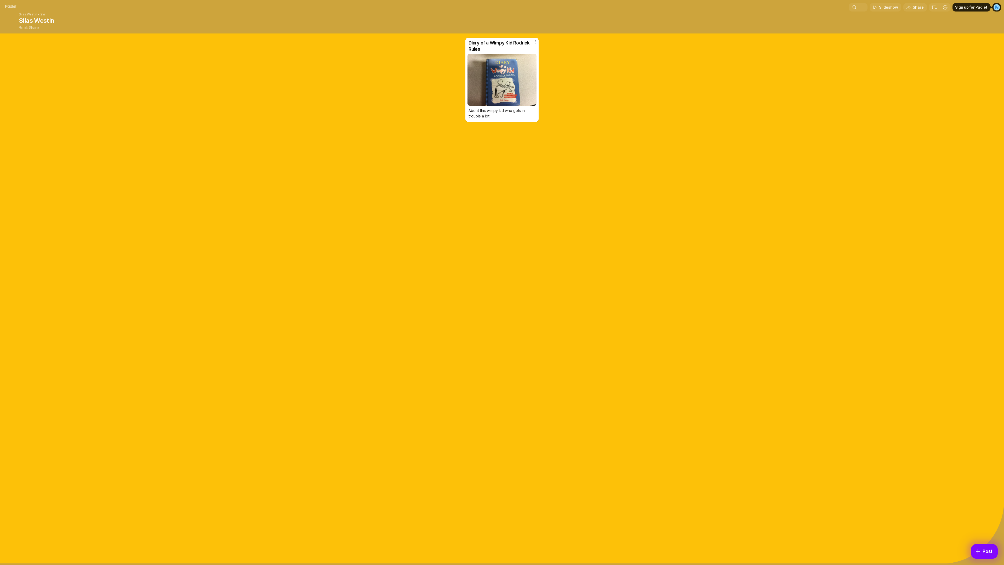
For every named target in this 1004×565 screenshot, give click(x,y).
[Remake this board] (934, 7)
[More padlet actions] (945, 7)
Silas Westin (28, 14)
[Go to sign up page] (996, 7)
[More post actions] (536, 41)
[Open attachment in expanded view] (502, 80)
